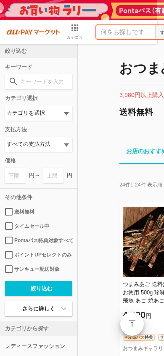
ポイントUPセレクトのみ (43, 255)
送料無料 (24, 212)
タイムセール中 (32, 226)
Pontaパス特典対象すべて (43, 240)
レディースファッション (35, 346)
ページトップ (132, 324)
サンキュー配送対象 (37, 269)
